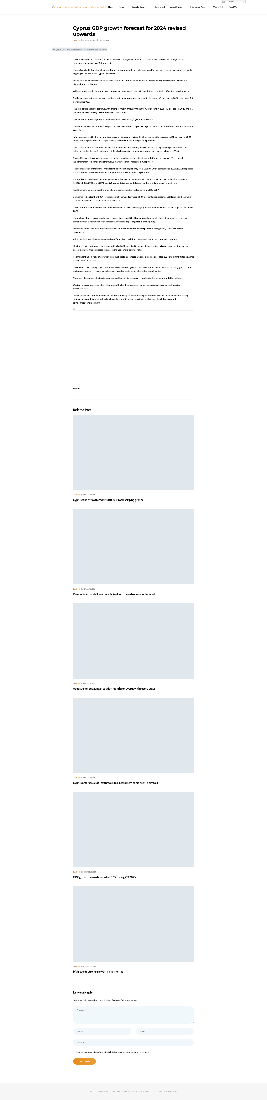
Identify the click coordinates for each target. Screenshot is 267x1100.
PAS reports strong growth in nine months (98, 971)
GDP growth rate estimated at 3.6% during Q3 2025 (104, 877)
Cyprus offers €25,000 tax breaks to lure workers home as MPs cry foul (115, 782)
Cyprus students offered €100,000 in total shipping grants (108, 499)
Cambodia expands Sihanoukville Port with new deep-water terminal (114, 594)
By (77, 40)
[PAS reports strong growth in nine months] (133, 924)
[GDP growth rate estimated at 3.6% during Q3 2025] (133, 829)
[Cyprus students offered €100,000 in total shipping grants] (133, 452)
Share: (76, 388)
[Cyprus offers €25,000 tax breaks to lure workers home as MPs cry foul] (133, 735)
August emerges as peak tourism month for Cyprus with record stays (114, 688)
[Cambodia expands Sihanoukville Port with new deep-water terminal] (133, 546)
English (231, 1)
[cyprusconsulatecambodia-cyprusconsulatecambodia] (79, 7)
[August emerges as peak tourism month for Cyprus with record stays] (133, 641)
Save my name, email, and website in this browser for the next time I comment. (112, 1052)
